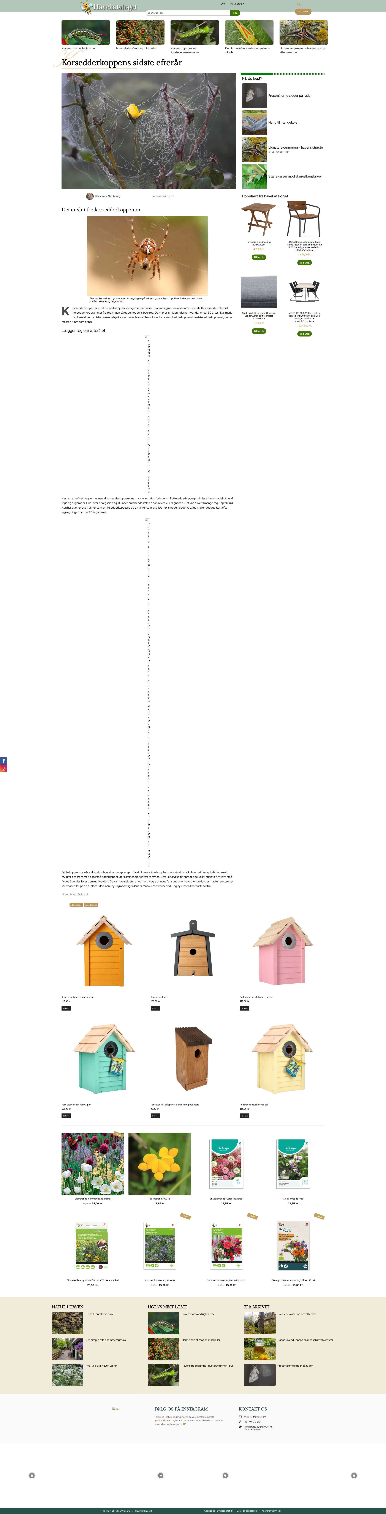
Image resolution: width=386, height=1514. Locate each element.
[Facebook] (135, 191)
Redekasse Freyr (159, 997)
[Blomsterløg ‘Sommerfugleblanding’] (93, 1164)
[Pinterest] (142, 191)
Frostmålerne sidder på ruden (290, 95)
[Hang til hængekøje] (254, 122)
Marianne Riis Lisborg (108, 196)
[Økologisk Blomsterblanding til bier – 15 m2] (293, 1245)
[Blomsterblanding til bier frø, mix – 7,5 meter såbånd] (93, 1245)
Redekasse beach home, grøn (76, 1104)
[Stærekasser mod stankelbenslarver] (254, 176)
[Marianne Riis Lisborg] (90, 196)
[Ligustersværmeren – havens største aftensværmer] (304, 32)
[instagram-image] (32, 1475)
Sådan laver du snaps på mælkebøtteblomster (305, 1340)
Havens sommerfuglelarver (79, 48)
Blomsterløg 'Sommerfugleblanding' (93, 1198)
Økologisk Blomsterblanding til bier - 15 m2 (293, 1280)
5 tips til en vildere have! (99, 1314)
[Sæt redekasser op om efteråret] (260, 1323)
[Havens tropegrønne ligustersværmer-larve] (195, 32)
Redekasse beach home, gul (254, 1104)
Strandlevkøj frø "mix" (293, 1198)
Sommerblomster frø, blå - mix (159, 1280)
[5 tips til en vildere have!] (67, 1323)
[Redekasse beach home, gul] (282, 1059)
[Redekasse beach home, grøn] (104, 1059)
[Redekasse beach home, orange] (104, 951)
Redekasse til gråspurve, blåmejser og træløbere (175, 1104)
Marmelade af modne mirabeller (136, 48)
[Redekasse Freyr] (193, 951)
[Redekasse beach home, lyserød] (282, 951)
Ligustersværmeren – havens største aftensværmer (295, 149)
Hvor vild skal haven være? (101, 1365)
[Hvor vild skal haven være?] (67, 1375)
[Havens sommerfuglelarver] (86, 32)
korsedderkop (91, 905)
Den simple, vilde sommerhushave (106, 1340)
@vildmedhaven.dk (164, 1420)
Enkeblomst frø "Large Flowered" (226, 1198)
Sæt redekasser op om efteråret (297, 1314)
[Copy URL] (163, 191)
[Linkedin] (149, 191)
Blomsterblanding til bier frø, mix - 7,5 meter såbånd (93, 1280)
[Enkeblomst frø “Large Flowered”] (226, 1164)
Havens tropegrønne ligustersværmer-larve (185, 50)
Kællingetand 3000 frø (160, 1198)
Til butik (259, 257)
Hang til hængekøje (282, 122)
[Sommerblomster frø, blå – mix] (159, 1245)
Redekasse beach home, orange (77, 997)
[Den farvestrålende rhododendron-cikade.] (249, 32)
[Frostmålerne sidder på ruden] (254, 95)
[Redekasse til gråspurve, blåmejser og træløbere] (193, 1059)
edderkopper (76, 905)
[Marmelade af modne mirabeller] (140, 32)
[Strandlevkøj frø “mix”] (293, 1164)
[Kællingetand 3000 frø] (159, 1164)
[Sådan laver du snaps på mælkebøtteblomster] (260, 1349)
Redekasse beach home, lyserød (256, 997)
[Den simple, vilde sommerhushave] (67, 1349)
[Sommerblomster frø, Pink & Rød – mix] (226, 1245)
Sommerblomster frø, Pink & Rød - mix (226, 1280)
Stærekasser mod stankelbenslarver (295, 176)
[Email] (156, 191)
